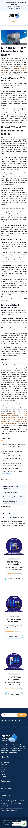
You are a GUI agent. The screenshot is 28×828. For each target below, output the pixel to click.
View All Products (5, 473)
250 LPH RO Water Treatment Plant (14, 563)
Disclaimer (4, 764)
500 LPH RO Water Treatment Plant (14, 621)
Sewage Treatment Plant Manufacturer (13, 444)
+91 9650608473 (22, 2)
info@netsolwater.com (11, 810)
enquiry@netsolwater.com (15, 6)
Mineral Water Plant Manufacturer (12, 466)
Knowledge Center (6, 788)
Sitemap (3, 769)
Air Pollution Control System (10, 468)
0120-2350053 (12, 2)
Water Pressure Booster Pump (11, 463)
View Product (15, 579)
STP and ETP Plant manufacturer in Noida (13, 459)
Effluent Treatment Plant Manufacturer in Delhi (10, 502)
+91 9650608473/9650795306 (14, 808)
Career (3, 774)
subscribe (22, 715)
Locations (3, 776)
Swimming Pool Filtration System (12, 471)
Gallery (3, 791)
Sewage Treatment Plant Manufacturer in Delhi (14, 448)
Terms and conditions (6, 767)
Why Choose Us (5, 762)
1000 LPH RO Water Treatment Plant (14, 678)
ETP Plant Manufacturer (10, 492)
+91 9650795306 (14, 4)
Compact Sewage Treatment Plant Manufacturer (12, 452)
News (2, 786)
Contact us (4, 771)
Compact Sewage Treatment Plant (13, 497)
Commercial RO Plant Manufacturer (13, 456)
